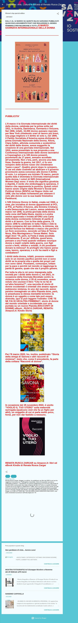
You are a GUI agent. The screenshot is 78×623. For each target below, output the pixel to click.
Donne (14, 476)
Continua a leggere (51, 564)
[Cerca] (75, 5)
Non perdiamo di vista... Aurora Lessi (20, 550)
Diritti (7, 476)
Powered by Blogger (40, 618)
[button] (58, 14)
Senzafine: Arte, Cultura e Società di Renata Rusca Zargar (35, 4)
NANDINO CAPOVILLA (14, 594)
